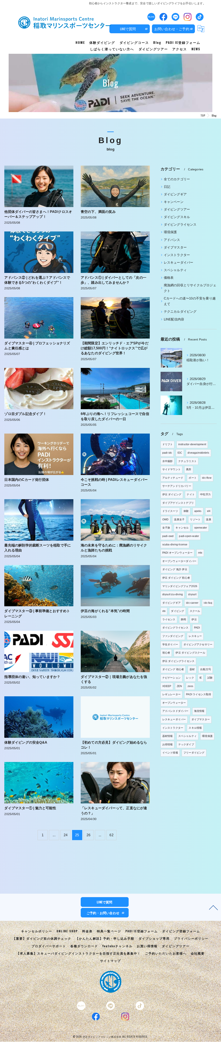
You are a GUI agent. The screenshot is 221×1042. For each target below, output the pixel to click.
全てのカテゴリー (177, 179)
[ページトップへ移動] (213, 907)
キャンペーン (173, 202)
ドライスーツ (170, 511)
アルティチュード (172, 477)
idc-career (192, 602)
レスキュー (195, 636)
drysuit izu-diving (172, 594)
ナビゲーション (171, 677)
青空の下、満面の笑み (98, 212)
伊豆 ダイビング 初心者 (176, 577)
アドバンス (172, 240)
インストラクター (177, 255)
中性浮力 (205, 494)
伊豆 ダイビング (172, 494)
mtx (200, 552)
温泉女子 (179, 519)
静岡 (183, 619)
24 (66, 835)
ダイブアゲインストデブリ (178, 502)
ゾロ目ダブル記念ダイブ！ (25, 414)
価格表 (169, 277)
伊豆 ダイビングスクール (190, 652)
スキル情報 (195, 727)
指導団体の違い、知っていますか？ (32, 677)
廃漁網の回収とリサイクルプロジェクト (190, 288)
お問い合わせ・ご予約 (171, 28)
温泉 (208, 519)
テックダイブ (186, 744)
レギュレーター (171, 694)
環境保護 (170, 232)
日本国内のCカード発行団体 (26, 479)
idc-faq (208, 602)
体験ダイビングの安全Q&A (25, 742)
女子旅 (166, 527)
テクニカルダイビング (180, 311)
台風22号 (205, 669)
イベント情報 (170, 752)
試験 (210, 677)
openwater (200, 527)
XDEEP (166, 686)
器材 (192, 669)
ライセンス (168, 619)
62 (111, 835)
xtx (164, 611)
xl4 (209, 511)
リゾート (195, 519)
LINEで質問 (128, 28)
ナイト (191, 494)
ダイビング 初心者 (173, 669)
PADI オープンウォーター (177, 552)
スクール (195, 611)
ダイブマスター (175, 247)
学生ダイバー (170, 644)
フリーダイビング (194, 752)
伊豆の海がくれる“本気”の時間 (105, 611)
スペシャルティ (175, 270)
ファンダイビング (172, 636)
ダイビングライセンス (180, 224)
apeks (198, 511)
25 (77, 835)
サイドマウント (171, 469)
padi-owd (168, 536)
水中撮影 (167, 461)
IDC (179, 452)
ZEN (179, 686)
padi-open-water (189, 536)
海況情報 (199, 711)
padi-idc (167, 452)
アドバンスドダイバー (175, 711)
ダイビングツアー (177, 209)
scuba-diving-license (175, 544)
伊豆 (194, 619)
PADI (197, 627)
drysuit (192, 594)
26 (88, 835)
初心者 (166, 652)
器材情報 (167, 736)
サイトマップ (110, 960)
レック (190, 677)
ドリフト (167, 444)
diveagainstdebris (198, 452)
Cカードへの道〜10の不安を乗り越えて (190, 301)
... (54, 835)
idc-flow (207, 477)
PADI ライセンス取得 (198, 694)
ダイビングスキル (177, 217)
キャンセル (182, 527)
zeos (190, 686)
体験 (186, 511)
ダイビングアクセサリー (197, 644)
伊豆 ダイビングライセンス (178, 661)
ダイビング (177, 611)
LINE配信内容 (174, 319)
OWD (165, 519)
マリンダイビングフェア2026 (179, 586)
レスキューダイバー (178, 262)
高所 (188, 469)
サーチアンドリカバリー (176, 486)
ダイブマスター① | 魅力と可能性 (30, 808)
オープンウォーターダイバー (179, 561)
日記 (167, 186)
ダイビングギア (175, 194)
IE (200, 677)
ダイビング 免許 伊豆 (174, 569)
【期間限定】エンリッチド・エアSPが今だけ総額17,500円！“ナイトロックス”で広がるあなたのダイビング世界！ (114, 348)
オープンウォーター (174, 702)
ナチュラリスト (187, 461)
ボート (193, 477)
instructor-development (192, 444)
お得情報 (167, 744)
